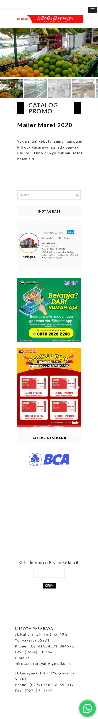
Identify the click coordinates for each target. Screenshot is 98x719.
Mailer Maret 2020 (44, 124)
